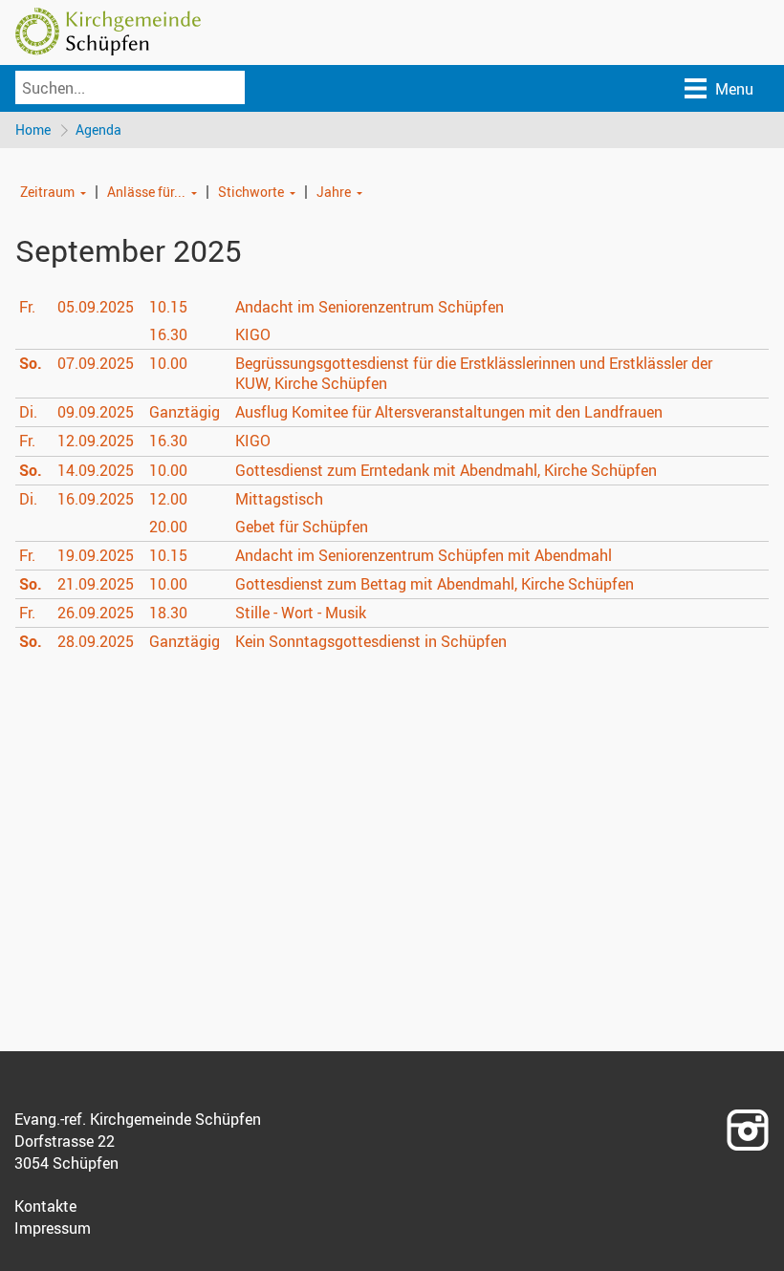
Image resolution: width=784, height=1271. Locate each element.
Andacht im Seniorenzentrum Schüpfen (369, 306)
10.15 (168, 306)
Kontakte (45, 1206)
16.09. (95, 498)
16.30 (168, 334)
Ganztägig (184, 411)
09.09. (95, 411)
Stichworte (251, 192)
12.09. (95, 440)
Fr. (27, 306)
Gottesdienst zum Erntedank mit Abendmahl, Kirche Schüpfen (446, 470)
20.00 (168, 526)
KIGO (253, 334)
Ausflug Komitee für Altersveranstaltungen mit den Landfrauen (449, 411)
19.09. (95, 555)
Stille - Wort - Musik (300, 612)
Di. (28, 411)
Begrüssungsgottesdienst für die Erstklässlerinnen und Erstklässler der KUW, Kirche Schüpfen (473, 373)
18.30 (168, 612)
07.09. (95, 363)
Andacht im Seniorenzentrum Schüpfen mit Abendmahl (423, 555)
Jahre (333, 192)
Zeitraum (47, 192)
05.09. (95, 306)
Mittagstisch (279, 498)
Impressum (52, 1228)
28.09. (95, 641)
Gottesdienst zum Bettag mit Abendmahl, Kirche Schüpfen (434, 583)
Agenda (98, 129)
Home (33, 129)
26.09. (95, 612)
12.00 (168, 498)
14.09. (95, 470)
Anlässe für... (146, 192)
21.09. (95, 583)
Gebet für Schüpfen (301, 526)
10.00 (168, 363)
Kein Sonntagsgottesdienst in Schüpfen (371, 641)
